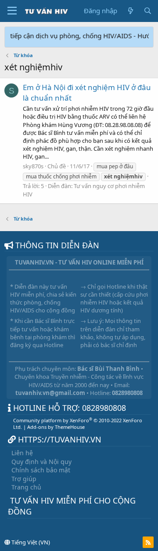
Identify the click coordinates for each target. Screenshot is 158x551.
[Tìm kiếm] (147, 11)
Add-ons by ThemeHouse (56, 427)
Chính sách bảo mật (40, 470)
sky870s (33, 166)
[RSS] (148, 542)
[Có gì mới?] (130, 11)
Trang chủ (26, 487)
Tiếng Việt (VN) (30, 542)
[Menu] (12, 11)
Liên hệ (22, 453)
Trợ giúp (23, 479)
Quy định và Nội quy (41, 461)
